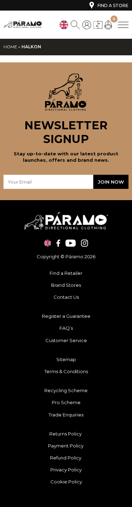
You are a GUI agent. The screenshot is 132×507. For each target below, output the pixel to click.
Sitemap (66, 359)
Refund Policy (66, 457)
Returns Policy (66, 434)
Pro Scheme (66, 402)
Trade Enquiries (66, 415)
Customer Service (66, 340)
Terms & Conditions (66, 371)
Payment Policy (66, 446)
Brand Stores (66, 285)
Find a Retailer (66, 273)
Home (10, 46)
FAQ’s (66, 328)
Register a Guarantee (66, 316)
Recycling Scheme (66, 390)
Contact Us (66, 297)
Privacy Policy (66, 469)
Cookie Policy (66, 481)
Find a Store (113, 5)
